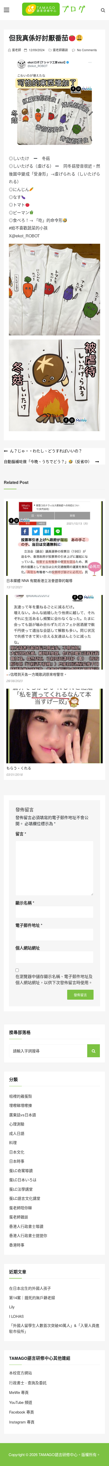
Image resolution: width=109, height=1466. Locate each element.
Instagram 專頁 (21, 1421)
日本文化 (16, 1152)
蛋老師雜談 (60, 50)
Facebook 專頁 (21, 1412)
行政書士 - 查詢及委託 (28, 1382)
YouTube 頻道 (20, 1402)
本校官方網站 (20, 1372)
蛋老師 (16, 50)
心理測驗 (16, 1123)
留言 (20, 834)
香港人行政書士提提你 (28, 1235)
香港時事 (16, 1244)
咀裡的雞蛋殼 (20, 1096)
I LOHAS (16, 1316)
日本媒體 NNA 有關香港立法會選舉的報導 (39, 580)
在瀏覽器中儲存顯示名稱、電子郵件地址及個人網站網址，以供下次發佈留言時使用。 (54, 979)
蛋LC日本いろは (23, 1179)
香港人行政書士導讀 (26, 1226)
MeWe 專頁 (19, 1392)
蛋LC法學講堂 (21, 1189)
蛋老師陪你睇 (20, 1207)
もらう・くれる (18, 767)
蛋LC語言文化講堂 (24, 1198)
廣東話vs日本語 (22, 1114)
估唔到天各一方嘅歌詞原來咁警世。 (38, 674)
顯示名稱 (24, 903)
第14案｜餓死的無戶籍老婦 (32, 1297)
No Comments (87, 50)
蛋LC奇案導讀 (21, 1170)
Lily (12, 1306)
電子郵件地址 (28, 925)
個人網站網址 (27, 948)
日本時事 (16, 1161)
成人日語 (16, 1133)
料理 (13, 1142)
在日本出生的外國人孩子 (30, 1288)
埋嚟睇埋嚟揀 (20, 1105)
